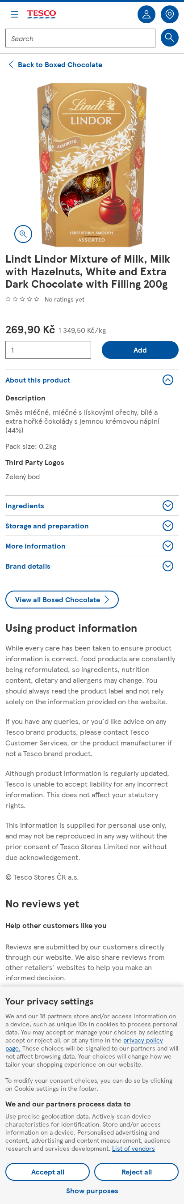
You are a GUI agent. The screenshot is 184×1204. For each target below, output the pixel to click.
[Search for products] (170, 38)
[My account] (146, 14)
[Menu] (14, 14)
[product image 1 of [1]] (92, 165)
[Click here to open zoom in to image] (23, 234)
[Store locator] (170, 14)
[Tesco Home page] (42, 14)
